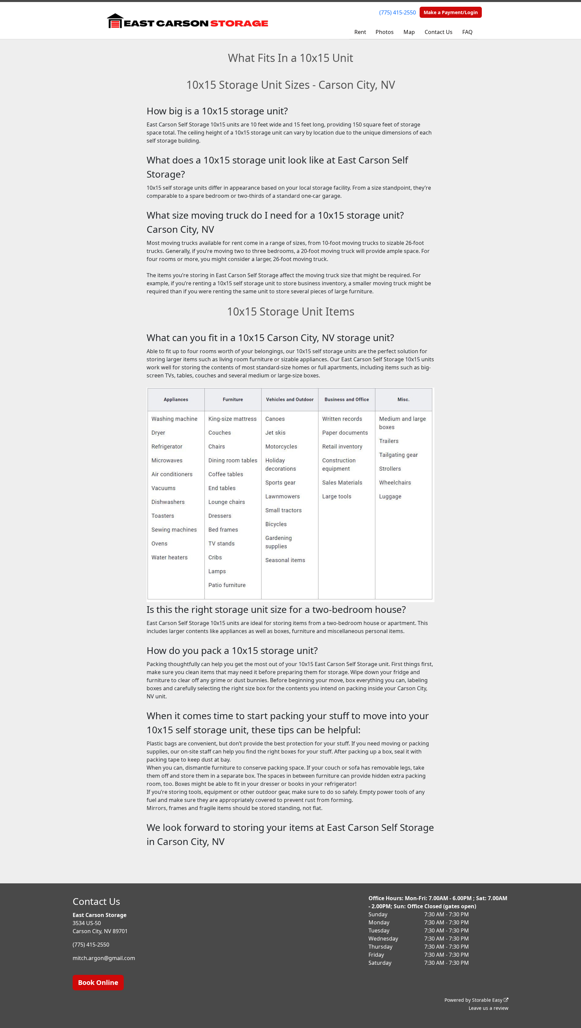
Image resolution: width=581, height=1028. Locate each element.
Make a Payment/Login (451, 12)
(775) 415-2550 (397, 12)
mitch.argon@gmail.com (104, 958)
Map (409, 32)
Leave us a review (488, 1008)
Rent (360, 32)
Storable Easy (488, 1000)
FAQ (467, 32)
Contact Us (439, 32)
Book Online (98, 982)
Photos (385, 32)
